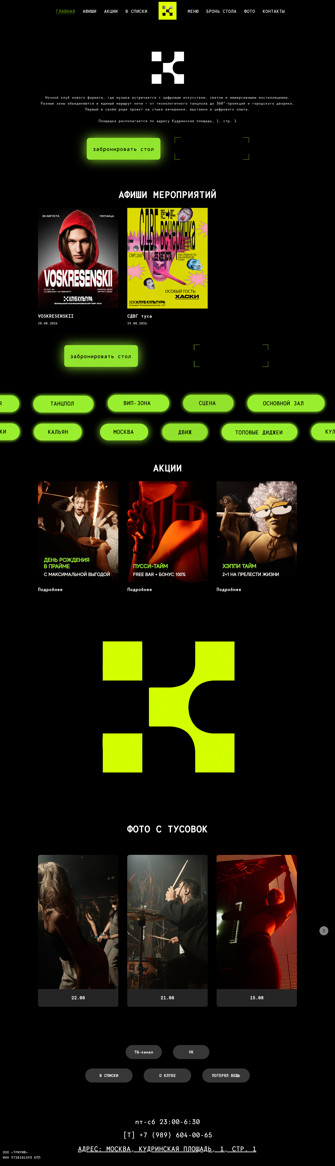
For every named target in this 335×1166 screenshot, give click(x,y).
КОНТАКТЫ (274, 11)
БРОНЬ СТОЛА (221, 11)
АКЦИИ (111, 11)
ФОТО (249, 11)
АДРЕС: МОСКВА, (108, 1149)
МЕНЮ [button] (193, 11)
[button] (123, 149)
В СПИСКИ (136, 11)
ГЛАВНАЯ (65, 11)
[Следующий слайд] (323, 930)
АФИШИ (89, 11)
